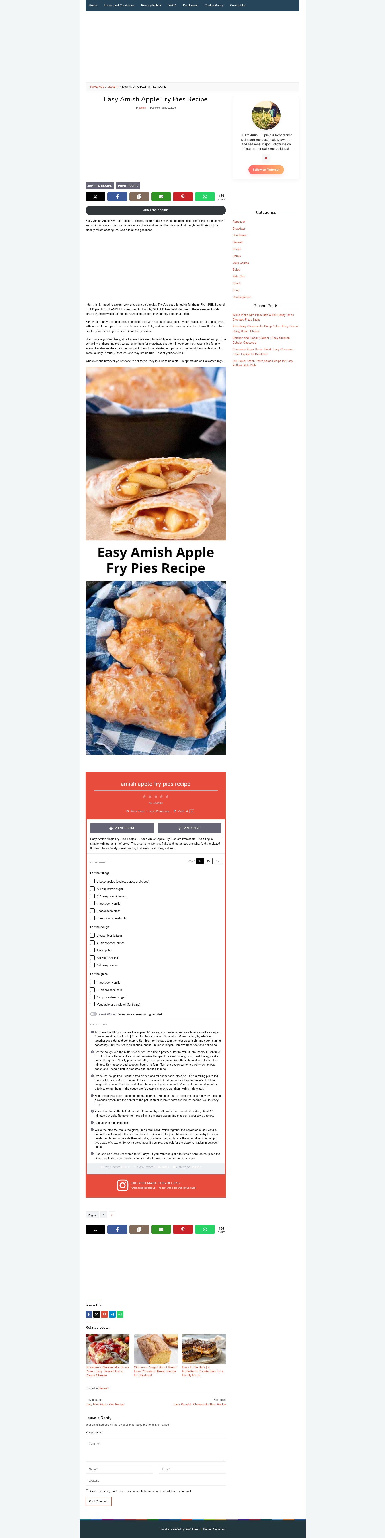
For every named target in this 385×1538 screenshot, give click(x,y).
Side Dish (239, 276)
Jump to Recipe (99, 186)
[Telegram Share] (112, 1314)
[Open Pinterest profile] (266, 158)
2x (208, 861)
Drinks (237, 255)
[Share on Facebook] (117, 196)
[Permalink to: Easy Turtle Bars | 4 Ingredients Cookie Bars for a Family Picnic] (204, 1349)
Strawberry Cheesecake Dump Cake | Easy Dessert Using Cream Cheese (107, 1371)
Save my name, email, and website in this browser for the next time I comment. (140, 1491)
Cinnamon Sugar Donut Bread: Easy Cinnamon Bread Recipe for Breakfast (155, 1371)
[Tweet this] (96, 1314)
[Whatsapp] (120, 1314)
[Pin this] (104, 1314)
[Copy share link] (139, 196)
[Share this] (89, 1314)
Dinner (237, 249)
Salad (236, 269)
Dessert (104, 1388)
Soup (236, 290)
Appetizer (239, 221)
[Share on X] (95, 196)
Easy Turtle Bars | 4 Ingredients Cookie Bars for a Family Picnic (202, 1371)
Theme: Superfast (214, 1529)
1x (200, 861)
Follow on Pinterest (266, 169)
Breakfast (239, 228)
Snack (237, 283)
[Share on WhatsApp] (205, 196)
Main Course (241, 262)
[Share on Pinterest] (183, 196)
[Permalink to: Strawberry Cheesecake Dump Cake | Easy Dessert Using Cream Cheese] (107, 1349)
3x (217, 861)
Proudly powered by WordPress (179, 1529)
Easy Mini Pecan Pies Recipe (105, 1401)
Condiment (239, 235)
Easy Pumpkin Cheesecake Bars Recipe (199, 1401)
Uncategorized (242, 297)
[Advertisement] (192, 47)
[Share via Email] (161, 196)
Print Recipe (128, 186)
